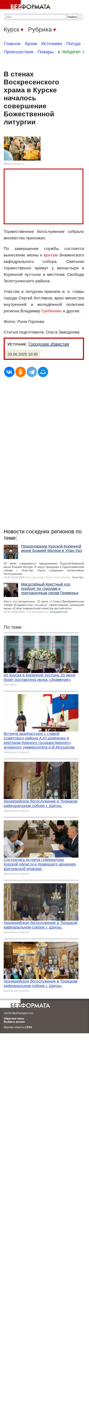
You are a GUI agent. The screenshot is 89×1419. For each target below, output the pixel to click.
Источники (51, 43)
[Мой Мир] (43, 372)
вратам (51, 255)
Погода (73, 43)
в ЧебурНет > (71, 51)
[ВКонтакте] (9, 372)
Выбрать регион (14, 1021)
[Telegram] (32, 372)
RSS (29, 1027)
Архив (31, 43)
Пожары (46, 51)
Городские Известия (49, 344)
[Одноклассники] (20, 372)
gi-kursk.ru (17, 163)
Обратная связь (14, 1018)
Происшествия (18, 51)
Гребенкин (51, 311)
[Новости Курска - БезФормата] (26, 5)
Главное (12, 43)
